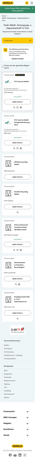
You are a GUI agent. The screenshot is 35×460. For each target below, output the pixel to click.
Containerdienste (10, 359)
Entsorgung (8, 348)
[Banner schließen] (33, 8)
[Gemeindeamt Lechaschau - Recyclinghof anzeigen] (8, 265)
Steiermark (7, 377)
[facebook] (10, 455)
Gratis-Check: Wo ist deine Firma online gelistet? (17, 9)
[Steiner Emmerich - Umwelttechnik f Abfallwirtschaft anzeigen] (8, 227)
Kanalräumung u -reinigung (13, 355)
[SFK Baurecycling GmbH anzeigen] (8, 163)
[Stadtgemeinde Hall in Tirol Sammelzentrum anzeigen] (8, 299)
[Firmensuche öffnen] (26, 3)
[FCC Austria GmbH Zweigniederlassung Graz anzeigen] (8, 122)
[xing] (24, 455)
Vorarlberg (7, 391)
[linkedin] (19, 455)
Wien (6, 371)
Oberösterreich (9, 394)
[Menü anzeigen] (31, 3)
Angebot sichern (17, 58)
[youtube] (15, 455)
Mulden (6, 345)
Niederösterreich (9, 381)
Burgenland (8, 374)
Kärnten (6, 397)
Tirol (5, 387)
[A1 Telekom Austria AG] (17, 330)
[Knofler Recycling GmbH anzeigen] (8, 193)
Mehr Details (17, 102)
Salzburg (7, 384)
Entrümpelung (9, 352)
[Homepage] (8, 3)
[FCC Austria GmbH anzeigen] (8, 81)
